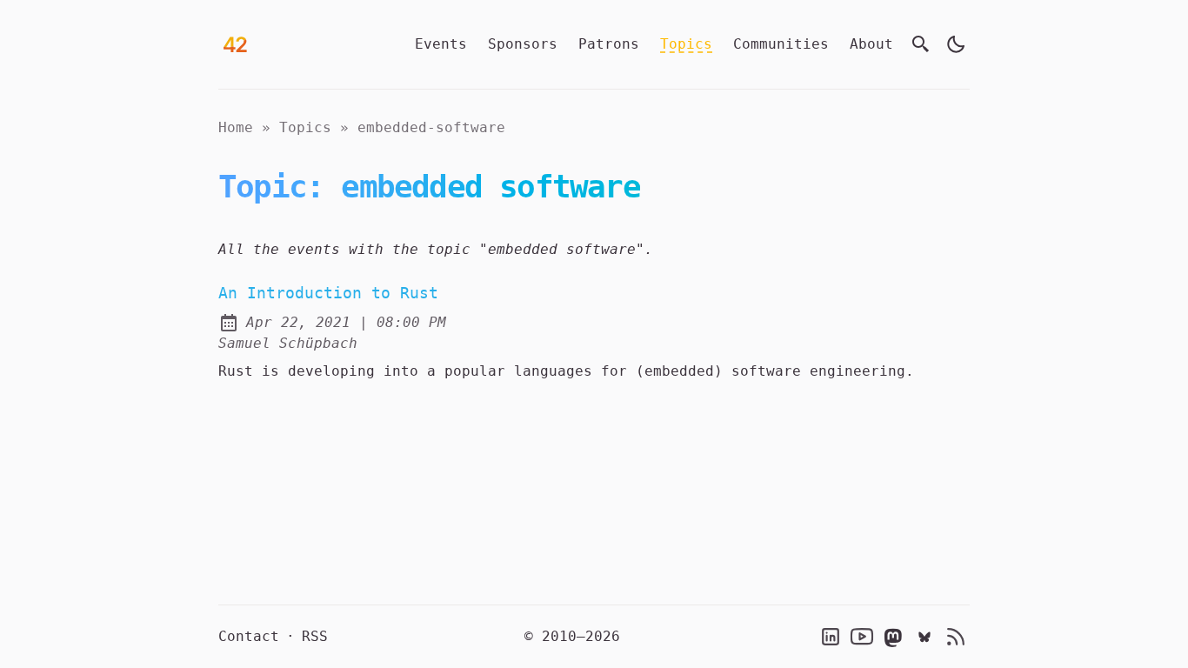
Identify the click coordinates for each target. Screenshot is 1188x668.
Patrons (608, 44)
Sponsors (522, 44)
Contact (248, 636)
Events (441, 44)
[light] (956, 44)
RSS (315, 636)
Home (235, 127)
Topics (686, 44)
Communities (781, 44)
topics (305, 127)
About (871, 44)
